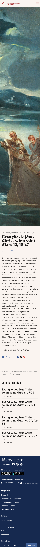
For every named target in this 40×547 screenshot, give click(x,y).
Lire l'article (7, 396)
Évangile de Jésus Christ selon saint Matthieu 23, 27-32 (20, 436)
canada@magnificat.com (30, 483)
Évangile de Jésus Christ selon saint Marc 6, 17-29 (18, 390)
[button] (18, 357)
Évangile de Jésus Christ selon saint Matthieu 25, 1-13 (19, 405)
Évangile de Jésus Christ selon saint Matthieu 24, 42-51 (20, 420)
